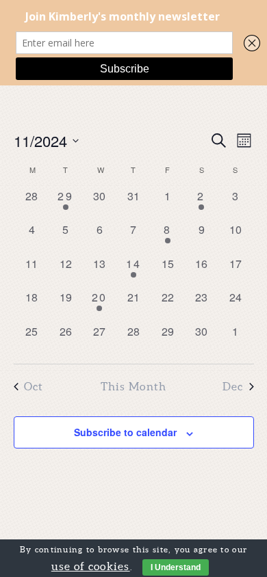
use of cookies (90, 566)
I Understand (176, 567)
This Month (134, 386)
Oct (34, 386)
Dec (233, 386)
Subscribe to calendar (125, 432)
